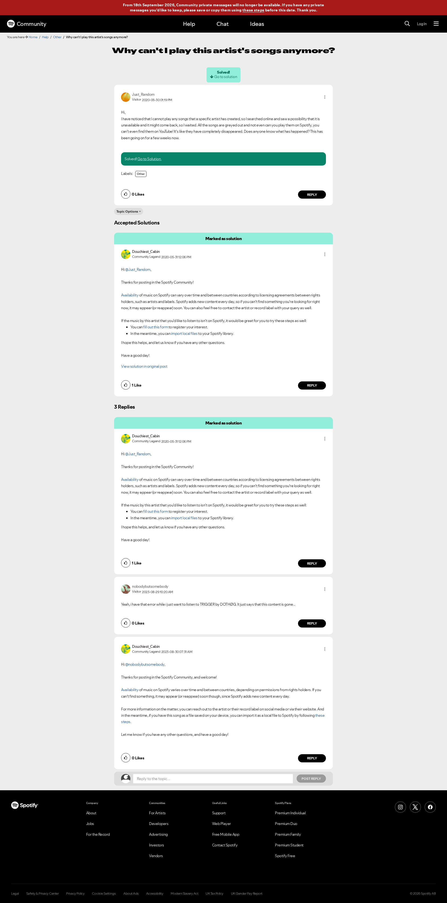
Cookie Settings (104, 893)
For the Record (98, 834)
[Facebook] (430, 807)
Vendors (156, 855)
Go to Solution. (149, 158)
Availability (130, 295)
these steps (253, 10)
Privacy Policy (75, 893)
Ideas (257, 24)
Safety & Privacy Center (42, 893)
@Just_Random (137, 269)
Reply (312, 194)
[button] (324, 97)
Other (57, 37)
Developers (158, 823)
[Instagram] (400, 807)
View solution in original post (144, 366)
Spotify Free (285, 855)
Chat (223, 24)
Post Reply (311, 778)
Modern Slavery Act (184, 893)
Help (189, 24)
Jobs (90, 823)
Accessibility (154, 893)
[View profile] (125, 96)
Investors (156, 845)
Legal (15, 893)
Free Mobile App (225, 834)
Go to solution (225, 76)
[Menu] (436, 23)
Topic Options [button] (127, 211)
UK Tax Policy (215, 893)
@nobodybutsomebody (144, 664)
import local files (184, 333)
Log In (422, 23)
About (91, 812)
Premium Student (289, 845)
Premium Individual (290, 812)
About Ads (131, 893)
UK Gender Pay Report (246, 893)
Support (219, 812)
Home (33, 37)
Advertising (158, 834)
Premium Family (288, 834)
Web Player (221, 823)
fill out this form (155, 326)
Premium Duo (286, 823)
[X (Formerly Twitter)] (415, 807)
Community (31, 24)
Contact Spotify (225, 845)
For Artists (157, 812)
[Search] (407, 24)
